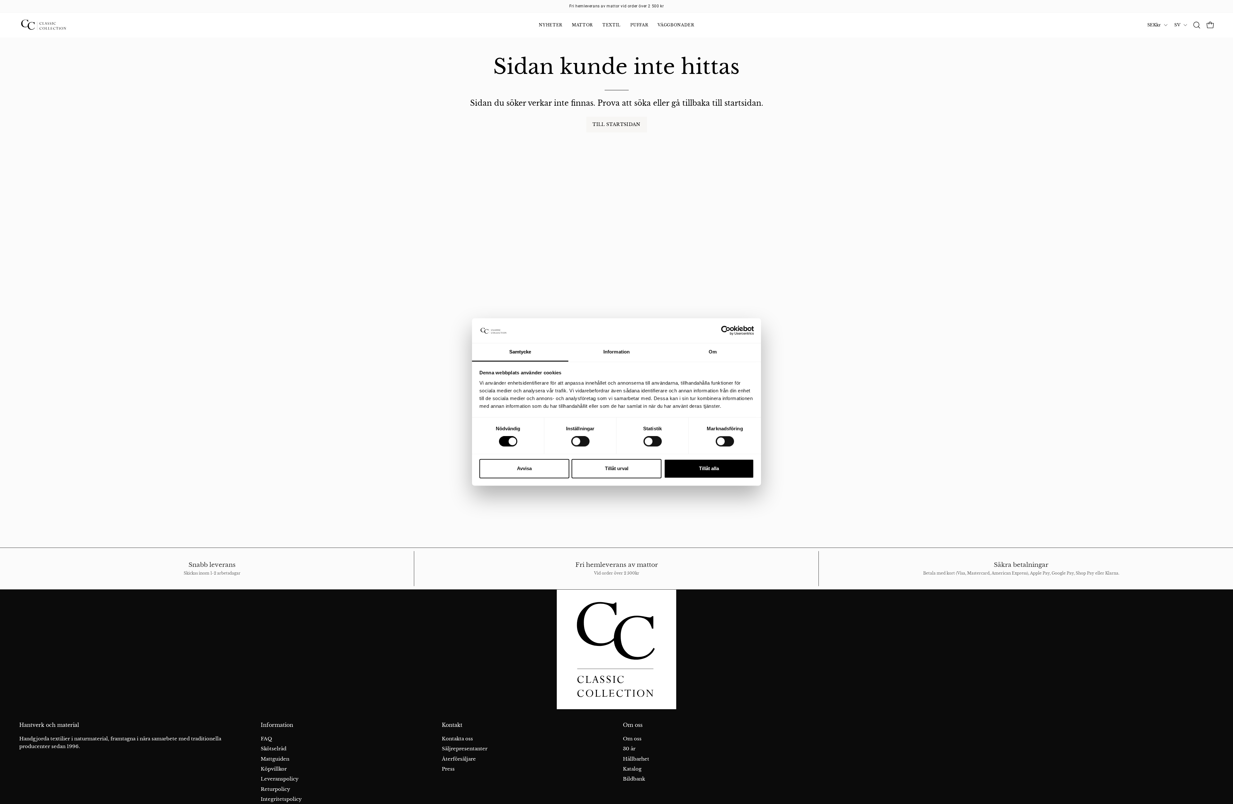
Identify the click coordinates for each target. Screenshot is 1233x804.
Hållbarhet (636, 759)
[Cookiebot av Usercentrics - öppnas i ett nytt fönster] (726, 330)
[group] (616, 6)
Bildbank (634, 779)
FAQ (266, 739)
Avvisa (524, 468)
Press (448, 769)
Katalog (632, 769)
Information (277, 725)
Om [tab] (713, 351)
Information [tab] (616, 351)
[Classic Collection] (51, 25)
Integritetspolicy (281, 799)
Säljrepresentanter (464, 749)
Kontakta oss (457, 739)
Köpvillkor (274, 769)
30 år (629, 749)
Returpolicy (275, 789)
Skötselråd (273, 749)
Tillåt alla (709, 468)
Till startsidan (616, 124)
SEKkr (1154, 25)
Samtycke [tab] (520, 351)
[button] (1196, 25)
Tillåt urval (616, 468)
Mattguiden (275, 759)
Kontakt (452, 725)
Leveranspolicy (280, 779)
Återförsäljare (459, 759)
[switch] (580, 441)
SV (1177, 25)
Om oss (633, 725)
